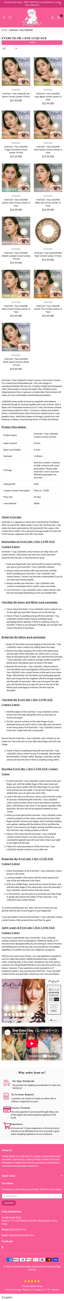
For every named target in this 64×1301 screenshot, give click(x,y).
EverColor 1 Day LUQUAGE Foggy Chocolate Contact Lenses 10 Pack (16, 150)
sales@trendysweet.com (21, 1235)
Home (4, 30)
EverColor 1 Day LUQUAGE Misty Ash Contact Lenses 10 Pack (48, 203)
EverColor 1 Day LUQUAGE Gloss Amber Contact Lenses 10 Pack (48, 150)
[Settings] (52, 17)
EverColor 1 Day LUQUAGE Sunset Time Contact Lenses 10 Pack (48, 309)
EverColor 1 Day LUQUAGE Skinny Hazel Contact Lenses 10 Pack (16, 309)
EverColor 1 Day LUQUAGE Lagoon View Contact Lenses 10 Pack (16, 203)
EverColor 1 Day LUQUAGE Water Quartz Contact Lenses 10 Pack (16, 362)
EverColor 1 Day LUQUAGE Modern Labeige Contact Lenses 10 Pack (16, 256)
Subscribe (9, 1203)
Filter (32, 43)
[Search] (10, 17)
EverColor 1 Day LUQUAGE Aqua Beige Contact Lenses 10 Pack (48, 97)
